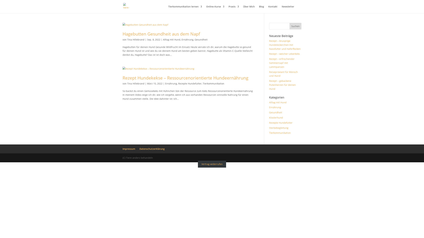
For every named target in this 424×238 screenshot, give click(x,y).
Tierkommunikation (213, 83)
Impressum (129, 148)
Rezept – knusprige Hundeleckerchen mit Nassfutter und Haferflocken (285, 44)
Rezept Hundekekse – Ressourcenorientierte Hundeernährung (185, 78)
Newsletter (288, 6)
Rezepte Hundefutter (190, 83)
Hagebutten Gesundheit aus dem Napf (161, 34)
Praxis (232, 6)
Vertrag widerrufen (212, 164)
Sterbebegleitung (278, 127)
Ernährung (187, 39)
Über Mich (249, 6)
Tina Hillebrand (135, 39)
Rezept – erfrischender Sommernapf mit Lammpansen (281, 62)
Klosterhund (276, 117)
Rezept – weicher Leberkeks (284, 53)
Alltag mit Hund (171, 39)
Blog (261, 6)
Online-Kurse (213, 6)
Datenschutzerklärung (152, 148)
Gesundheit (201, 39)
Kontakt (272, 6)
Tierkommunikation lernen (183, 6)
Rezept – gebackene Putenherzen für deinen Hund (282, 84)
